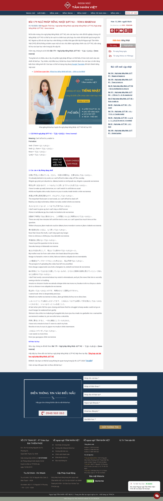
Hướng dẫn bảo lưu (61, 451)
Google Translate (78, 64)
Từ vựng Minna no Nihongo (123, 55)
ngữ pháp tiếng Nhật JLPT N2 (82, 26)
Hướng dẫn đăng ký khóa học (65, 448)
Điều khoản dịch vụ (61, 457)
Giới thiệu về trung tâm (62, 445)
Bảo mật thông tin (61, 461)
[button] (46, 13)
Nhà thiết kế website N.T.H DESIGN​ (86, 498)
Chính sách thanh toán (62, 454)
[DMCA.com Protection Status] (95, 481)
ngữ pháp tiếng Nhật (63, 26)
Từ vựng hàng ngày (120, 51)
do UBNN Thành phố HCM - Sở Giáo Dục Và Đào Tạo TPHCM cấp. (66, 484)
